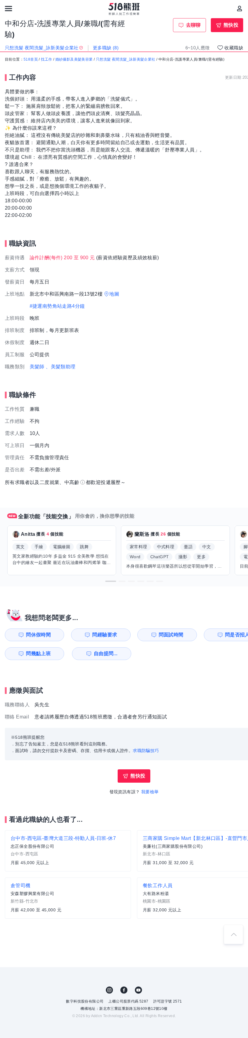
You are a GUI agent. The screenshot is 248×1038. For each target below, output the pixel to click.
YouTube (138, 990)
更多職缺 (106, 47)
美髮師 (37, 366)
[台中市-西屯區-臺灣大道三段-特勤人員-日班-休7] (68, 851)
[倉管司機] (68, 898)
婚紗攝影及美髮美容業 (74, 59)
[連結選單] (8, 8)
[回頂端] (233, 934)
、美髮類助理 (60, 366)
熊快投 (231, 25)
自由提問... (106, 653)
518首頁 (31, 59)
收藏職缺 (233, 47)
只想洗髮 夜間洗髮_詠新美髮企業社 (125, 59)
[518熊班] (124, 9)
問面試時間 (171, 634)
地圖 (114, 294)
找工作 (46, 59)
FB (124, 990)
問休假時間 (38, 634)
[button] (110, 581)
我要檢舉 (150, 791)
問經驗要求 (104, 634)
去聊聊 (193, 25)
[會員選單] (239, 8)
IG (109, 990)
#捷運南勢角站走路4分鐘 (57, 306)
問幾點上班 (38, 653)
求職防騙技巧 (146, 750)
